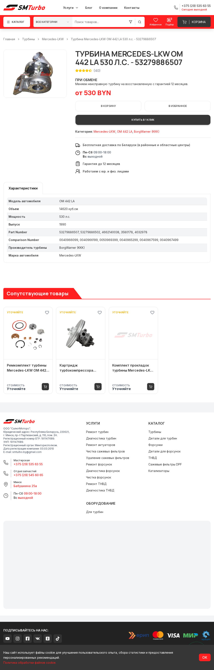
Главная (9, 39)
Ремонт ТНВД (96, 484)
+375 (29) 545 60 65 (28, 475)
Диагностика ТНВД (100, 490)
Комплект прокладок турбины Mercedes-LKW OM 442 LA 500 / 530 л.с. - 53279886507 (133, 368)
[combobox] (52, 22)
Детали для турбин (162, 438)
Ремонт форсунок (99, 464)
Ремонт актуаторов (100, 445)
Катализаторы (158, 471)
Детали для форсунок (164, 451)
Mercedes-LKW (53, 39)
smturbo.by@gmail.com (27, 452)
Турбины (28, 39)
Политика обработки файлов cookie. (29, 662)
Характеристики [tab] (23, 188)
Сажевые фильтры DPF (165, 464)
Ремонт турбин (97, 432)
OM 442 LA (124, 131)
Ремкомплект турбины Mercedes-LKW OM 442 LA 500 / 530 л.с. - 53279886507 (26, 368)
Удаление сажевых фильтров (107, 458)
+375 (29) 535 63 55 (28, 464)
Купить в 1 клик (142, 119)
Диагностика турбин (101, 438)
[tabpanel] (107, 228)
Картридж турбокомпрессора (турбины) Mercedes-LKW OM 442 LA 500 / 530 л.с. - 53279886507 (80, 368)
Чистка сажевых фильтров (105, 451)
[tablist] (23, 188)
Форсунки (155, 445)
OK (204, 657)
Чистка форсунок (98, 477)
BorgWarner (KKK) (146, 131)
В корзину (108, 106)
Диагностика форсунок (103, 471)
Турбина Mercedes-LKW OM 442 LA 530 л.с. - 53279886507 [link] (113, 39)
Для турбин (94, 512)
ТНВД (152, 458)
